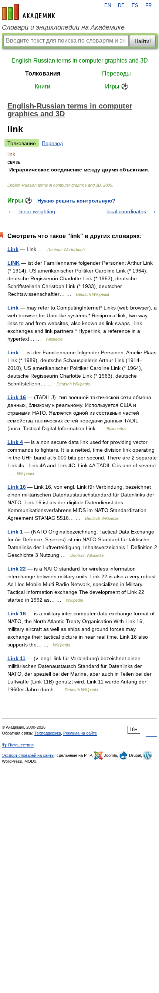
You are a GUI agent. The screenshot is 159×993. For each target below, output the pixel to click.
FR (148, 5)
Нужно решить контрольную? (76, 201)
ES (135, 5)
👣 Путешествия (18, 745)
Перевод (52, 143)
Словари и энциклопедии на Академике (63, 27)
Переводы (116, 73)
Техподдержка (47, 733)
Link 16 (16, 397)
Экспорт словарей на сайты (28, 755)
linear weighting (36, 211)
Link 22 (16, 569)
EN (107, 5)
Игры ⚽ (116, 86)
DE (121, 5)
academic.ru (28, 12)
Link (12, 249)
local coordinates (126, 211)
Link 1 (15, 532)
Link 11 (16, 658)
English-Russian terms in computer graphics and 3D (79, 60)
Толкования (42, 73)
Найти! (143, 41)
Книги (42, 86)
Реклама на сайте (80, 733)
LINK (13, 263)
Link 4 (15, 442)
